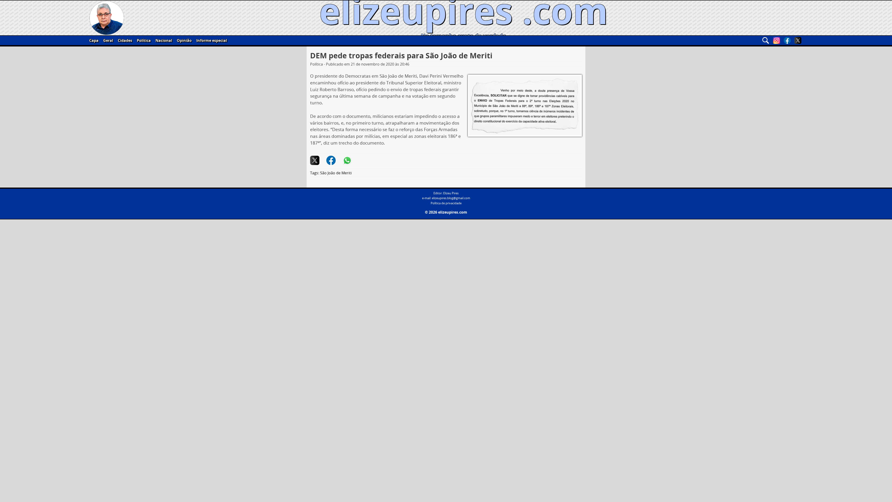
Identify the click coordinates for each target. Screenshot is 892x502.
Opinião (184, 40)
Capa (93, 40)
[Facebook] (787, 40)
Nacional (163, 40)
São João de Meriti (336, 172)
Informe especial (211, 40)
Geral (108, 40)
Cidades (125, 40)
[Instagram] (776, 40)
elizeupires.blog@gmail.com (451, 198)
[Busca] (765, 40)
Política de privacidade (446, 203)
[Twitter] (797, 40)
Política (144, 40)
